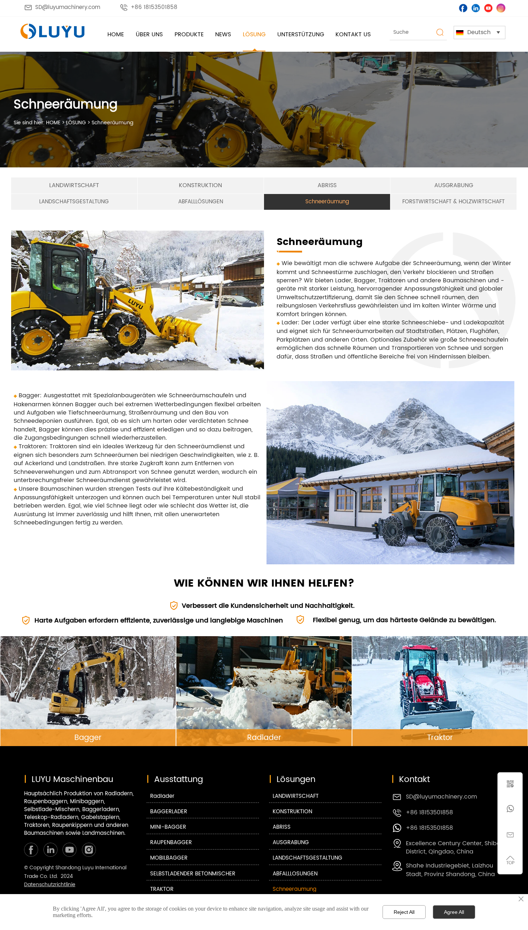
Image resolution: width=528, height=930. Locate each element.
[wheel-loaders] (263, 691)
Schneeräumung (112, 123)
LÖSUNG (76, 123)
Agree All (454, 912)
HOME (53, 123)
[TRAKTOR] (439, 691)
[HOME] (52, 31)
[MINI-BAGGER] (87, 691)
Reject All (404, 912)
